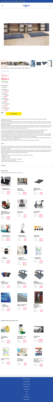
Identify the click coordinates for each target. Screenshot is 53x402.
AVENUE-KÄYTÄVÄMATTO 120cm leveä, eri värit (38, 282)
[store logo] (26, 5)
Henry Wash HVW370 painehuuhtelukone (23, 259)
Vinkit (26, 391)
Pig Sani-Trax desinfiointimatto (6, 189)
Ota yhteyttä (26, 389)
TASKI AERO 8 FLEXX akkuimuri (22, 236)
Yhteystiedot (26, 386)
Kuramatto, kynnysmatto (20, 212)
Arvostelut (3, 165)
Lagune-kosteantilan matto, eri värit (5, 305)
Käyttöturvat (26, 399)
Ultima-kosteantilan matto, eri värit (22, 305)
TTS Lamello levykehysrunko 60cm (4, 337)
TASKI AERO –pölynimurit (37, 236)
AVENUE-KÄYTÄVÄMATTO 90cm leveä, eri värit (22, 282)
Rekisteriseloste (26, 378)
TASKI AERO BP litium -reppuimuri (6, 236)
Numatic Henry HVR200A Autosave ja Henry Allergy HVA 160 (6, 213)
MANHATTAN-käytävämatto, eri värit (38, 189)
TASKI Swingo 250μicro (37, 337)
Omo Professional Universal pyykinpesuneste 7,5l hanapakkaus (38, 360)
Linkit (26, 394)
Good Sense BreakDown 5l (38, 258)
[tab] (26, 143)
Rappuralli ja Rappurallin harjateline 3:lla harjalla (37, 306)
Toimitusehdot (26, 381)
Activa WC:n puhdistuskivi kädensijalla (20, 359)
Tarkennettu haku (26, 384)
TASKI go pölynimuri (4, 258)
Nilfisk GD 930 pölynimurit (37, 212)
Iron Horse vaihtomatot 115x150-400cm (21, 189)
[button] (10, 63)
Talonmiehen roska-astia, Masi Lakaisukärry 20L (22, 337)
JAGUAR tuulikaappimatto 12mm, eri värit (5, 282)
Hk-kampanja (26, 396)
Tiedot (2, 143)
